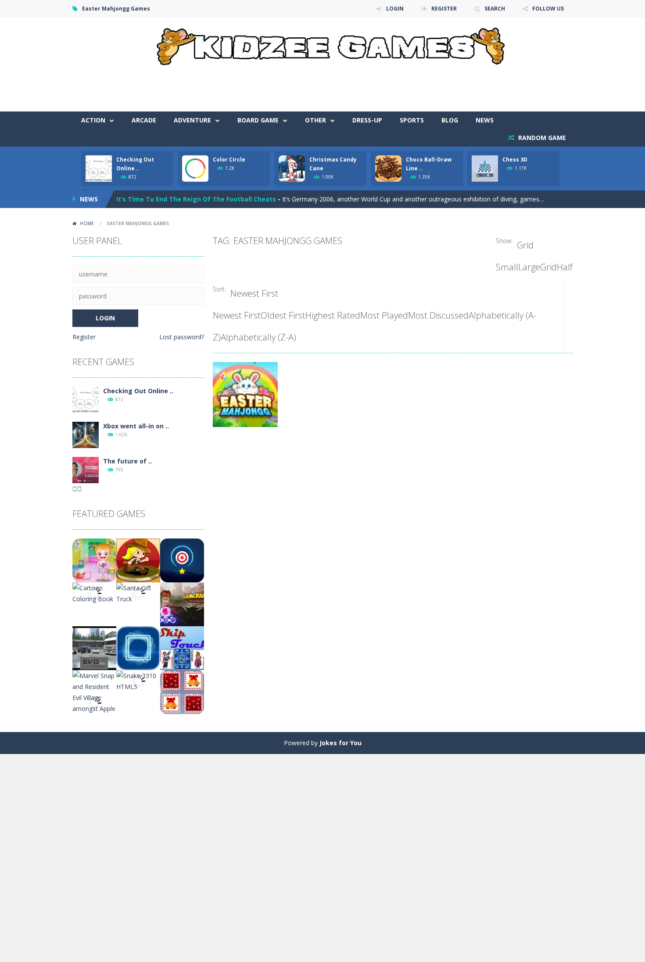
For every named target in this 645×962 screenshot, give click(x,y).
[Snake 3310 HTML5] (138, 680)
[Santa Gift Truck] (138, 593)
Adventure (192, 120)
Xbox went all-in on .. (136, 426)
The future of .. (127, 461)
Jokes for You (340, 743)
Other (315, 120)
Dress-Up (367, 120)
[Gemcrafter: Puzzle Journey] (182, 603)
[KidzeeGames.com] (322, 44)
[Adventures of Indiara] (138, 560)
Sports (412, 120)
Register (84, 337)
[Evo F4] (94, 647)
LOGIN (395, 8)
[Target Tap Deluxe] (182, 560)
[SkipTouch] (182, 647)
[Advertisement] (413, 85)
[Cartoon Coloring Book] (94, 593)
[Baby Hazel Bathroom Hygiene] (94, 560)
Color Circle (229, 159)
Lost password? (181, 337)
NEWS (485, 120)
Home (87, 223)
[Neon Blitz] (138, 647)
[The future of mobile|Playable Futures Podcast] (85, 469)
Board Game (258, 120)
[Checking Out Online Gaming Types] (85, 399)
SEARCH (494, 8)
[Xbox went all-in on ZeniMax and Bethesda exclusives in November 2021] (85, 434)
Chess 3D (514, 159)
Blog (449, 120)
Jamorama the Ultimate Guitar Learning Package (194, 200)
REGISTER (444, 8)
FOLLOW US (548, 8)
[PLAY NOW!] (99, 168)
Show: (504, 241)
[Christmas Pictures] (182, 691)
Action (93, 120)
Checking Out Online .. (138, 391)
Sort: (219, 289)
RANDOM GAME (541, 137)
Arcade (144, 120)
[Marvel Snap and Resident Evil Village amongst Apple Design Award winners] (94, 702)
